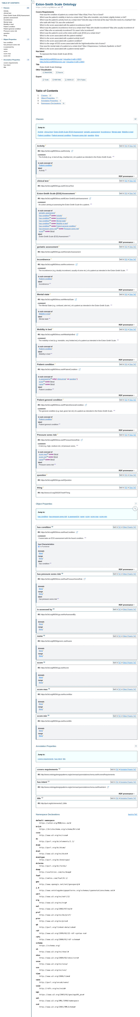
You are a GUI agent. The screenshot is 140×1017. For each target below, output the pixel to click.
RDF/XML (57, 80)
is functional (44, 546)
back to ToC (132, 814)
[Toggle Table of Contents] (32, 2)
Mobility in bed (9, 24)
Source (60, 72)
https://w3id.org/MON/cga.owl (51, 59)
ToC (126, 146)
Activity (6, 11)
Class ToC (132, 146)
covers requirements (11, 63)
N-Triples (82, 80)
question (7, 33)
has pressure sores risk (12, 45)
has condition (8, 42)
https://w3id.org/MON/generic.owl (52, 62)
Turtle (46, 80)
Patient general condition (12, 29)
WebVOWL (48, 72)
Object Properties (10, 39)
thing (5, 35)
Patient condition (9, 26)
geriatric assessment (11, 17)
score (5, 51)
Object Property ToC (129, 527)
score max (7, 53)
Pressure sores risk (10, 31)
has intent (7, 65)
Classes (6, 8)
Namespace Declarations (52, 103)
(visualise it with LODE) (72, 59)
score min (7, 56)
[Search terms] (135, 508)
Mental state (8, 22)
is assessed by (9, 47)
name (6, 49)
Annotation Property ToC (128, 769)
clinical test (7, 13)
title (5, 67)
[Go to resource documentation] (72, 151)
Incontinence (8, 20)
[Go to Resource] (62, 7)
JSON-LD (70, 80)
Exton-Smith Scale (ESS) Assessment (17, 15)
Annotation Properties (12, 60)
